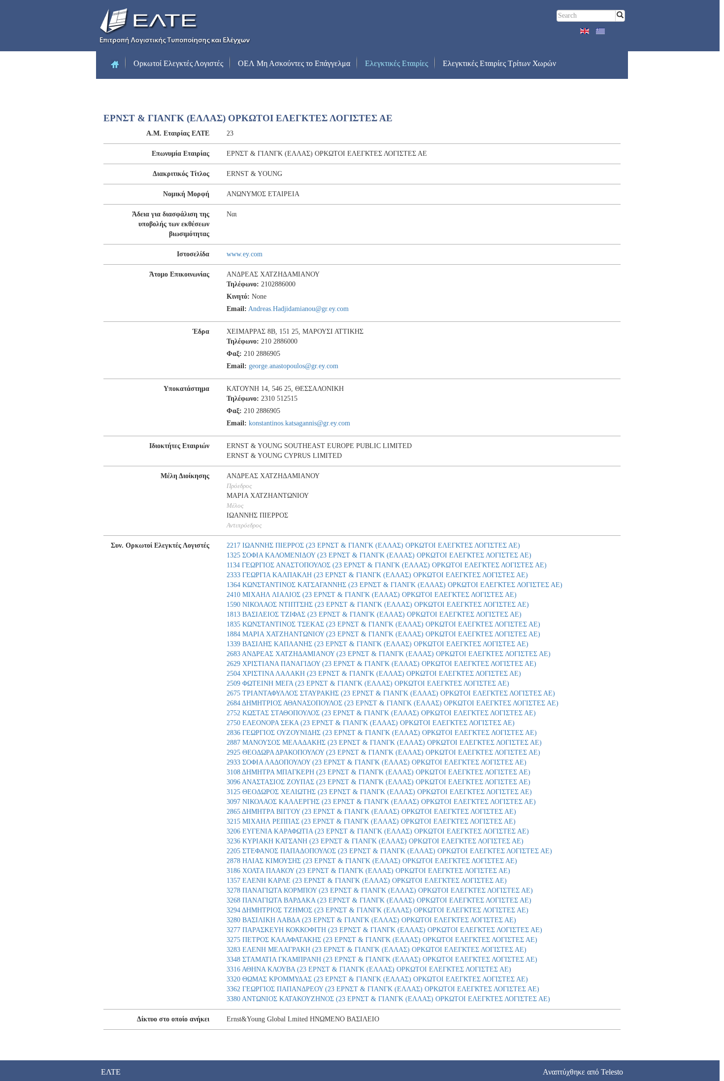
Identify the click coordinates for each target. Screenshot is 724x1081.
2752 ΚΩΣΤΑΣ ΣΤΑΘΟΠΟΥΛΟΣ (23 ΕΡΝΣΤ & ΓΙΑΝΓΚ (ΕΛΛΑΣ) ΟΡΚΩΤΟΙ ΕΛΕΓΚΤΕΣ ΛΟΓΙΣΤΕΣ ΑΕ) (381, 713)
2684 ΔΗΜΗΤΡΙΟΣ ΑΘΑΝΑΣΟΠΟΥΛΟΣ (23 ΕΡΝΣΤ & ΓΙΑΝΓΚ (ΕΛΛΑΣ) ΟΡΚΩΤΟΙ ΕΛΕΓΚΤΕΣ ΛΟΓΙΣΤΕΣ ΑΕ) (393, 703)
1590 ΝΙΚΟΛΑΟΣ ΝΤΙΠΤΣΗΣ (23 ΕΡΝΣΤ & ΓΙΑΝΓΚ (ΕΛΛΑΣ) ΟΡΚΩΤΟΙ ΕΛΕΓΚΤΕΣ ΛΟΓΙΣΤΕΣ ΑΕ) (378, 604)
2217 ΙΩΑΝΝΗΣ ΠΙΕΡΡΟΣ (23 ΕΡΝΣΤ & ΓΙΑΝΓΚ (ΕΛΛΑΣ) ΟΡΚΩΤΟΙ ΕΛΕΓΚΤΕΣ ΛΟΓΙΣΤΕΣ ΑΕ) (373, 545)
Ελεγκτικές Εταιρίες (396, 63)
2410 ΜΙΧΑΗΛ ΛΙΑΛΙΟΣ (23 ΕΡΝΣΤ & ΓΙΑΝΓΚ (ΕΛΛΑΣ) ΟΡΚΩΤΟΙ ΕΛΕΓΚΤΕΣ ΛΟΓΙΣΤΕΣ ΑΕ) (372, 594)
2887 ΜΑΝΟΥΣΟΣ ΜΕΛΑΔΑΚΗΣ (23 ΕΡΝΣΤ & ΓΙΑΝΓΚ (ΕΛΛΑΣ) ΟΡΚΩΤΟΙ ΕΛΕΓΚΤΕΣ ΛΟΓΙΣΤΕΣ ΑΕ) (384, 742)
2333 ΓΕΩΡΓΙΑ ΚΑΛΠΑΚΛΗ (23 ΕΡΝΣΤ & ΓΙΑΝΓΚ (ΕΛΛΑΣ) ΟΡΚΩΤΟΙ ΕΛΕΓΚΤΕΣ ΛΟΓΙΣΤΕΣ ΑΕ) (377, 575)
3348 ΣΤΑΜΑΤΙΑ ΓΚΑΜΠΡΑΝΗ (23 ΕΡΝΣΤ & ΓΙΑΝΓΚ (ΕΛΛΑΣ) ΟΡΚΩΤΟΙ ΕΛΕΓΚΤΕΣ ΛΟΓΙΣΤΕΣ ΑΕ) (382, 959)
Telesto (612, 1072)
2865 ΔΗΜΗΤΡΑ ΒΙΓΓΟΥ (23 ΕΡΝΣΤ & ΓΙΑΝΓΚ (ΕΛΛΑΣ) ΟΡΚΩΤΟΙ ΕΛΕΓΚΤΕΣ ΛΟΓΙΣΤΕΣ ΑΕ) (371, 811)
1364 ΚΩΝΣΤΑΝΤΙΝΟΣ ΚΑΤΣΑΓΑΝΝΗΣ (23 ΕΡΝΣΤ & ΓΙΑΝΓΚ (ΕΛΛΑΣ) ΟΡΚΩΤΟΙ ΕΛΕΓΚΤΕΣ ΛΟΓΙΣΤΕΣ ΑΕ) (394, 585)
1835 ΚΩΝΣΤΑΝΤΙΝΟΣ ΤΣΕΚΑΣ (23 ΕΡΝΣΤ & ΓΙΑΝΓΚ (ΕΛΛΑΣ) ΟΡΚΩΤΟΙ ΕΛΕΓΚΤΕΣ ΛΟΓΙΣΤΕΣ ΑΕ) (383, 624)
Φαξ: (234, 353)
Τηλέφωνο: (243, 284)
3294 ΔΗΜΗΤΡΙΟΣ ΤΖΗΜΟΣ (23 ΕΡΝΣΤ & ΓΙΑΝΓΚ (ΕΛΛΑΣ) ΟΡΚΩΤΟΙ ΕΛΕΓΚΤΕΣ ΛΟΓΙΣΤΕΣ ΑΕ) (377, 910)
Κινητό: (238, 296)
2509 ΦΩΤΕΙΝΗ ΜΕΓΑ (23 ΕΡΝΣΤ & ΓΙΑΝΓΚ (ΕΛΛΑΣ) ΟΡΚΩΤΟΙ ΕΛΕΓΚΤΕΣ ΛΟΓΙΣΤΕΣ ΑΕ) (368, 683)
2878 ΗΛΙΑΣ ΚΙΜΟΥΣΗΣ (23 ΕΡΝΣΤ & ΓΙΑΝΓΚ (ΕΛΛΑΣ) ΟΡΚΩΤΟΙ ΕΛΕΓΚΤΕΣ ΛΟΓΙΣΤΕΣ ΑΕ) (372, 861)
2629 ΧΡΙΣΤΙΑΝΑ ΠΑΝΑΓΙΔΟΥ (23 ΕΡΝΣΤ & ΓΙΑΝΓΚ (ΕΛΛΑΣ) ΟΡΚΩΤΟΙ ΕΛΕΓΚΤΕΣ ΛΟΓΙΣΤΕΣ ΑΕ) (381, 663)
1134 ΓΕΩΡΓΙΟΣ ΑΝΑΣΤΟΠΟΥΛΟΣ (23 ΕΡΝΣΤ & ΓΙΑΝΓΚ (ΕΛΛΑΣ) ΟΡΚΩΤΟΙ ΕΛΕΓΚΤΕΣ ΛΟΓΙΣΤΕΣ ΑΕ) (387, 565)
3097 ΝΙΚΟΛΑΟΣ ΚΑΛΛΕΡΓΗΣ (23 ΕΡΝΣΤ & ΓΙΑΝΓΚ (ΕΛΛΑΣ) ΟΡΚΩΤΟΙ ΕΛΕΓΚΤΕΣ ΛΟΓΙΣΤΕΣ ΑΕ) (381, 801)
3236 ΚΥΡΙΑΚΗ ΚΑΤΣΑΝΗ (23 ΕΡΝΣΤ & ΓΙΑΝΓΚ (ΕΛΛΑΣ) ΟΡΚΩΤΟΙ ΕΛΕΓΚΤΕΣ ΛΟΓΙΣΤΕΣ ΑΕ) (375, 841)
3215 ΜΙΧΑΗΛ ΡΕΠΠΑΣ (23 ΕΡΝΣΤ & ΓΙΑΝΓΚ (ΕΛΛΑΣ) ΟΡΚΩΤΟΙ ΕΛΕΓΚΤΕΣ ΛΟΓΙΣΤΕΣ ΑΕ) (371, 821)
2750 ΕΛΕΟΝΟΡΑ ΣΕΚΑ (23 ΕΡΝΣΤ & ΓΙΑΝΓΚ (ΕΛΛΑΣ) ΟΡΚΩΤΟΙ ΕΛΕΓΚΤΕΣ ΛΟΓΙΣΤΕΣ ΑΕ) (371, 723)
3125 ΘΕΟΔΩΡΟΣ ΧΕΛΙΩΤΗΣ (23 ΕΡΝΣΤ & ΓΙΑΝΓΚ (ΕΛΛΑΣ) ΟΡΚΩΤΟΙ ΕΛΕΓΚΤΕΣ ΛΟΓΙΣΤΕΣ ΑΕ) (379, 792)
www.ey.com (245, 254)
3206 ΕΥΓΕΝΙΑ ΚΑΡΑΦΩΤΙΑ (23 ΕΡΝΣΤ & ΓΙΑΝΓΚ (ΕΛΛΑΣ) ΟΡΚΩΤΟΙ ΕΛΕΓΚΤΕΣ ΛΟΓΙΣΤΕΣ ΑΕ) (378, 831)
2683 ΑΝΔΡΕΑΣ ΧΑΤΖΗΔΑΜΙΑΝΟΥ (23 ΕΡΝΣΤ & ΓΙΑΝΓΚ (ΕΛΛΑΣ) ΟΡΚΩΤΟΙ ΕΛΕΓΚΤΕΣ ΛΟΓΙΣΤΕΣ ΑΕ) (389, 654)
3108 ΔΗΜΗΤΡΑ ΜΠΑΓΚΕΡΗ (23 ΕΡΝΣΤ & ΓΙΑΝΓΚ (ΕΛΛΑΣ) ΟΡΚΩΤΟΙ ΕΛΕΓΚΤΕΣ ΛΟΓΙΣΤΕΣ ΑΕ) (378, 772)
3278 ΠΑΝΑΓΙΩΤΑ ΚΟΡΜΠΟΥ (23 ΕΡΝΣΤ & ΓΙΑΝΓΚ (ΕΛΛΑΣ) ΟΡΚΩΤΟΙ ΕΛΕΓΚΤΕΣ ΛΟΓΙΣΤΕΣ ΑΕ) (380, 890)
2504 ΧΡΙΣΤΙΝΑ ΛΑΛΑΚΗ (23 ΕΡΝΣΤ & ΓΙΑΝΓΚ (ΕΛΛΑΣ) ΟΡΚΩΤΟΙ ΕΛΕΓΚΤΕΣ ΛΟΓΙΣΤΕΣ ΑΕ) (374, 673)
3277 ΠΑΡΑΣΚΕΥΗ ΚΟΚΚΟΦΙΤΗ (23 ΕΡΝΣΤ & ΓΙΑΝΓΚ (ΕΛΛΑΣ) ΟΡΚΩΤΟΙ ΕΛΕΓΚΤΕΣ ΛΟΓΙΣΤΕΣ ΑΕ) (384, 930)
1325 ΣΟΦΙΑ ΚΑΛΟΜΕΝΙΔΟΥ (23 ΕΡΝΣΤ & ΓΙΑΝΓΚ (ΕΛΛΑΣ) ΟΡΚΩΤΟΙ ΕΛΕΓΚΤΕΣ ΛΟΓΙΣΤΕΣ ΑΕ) (379, 555)
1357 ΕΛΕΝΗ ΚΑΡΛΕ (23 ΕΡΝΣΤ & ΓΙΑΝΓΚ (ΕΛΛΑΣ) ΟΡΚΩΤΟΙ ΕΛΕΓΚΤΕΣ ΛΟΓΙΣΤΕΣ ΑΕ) (367, 880)
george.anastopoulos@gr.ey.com (293, 366)
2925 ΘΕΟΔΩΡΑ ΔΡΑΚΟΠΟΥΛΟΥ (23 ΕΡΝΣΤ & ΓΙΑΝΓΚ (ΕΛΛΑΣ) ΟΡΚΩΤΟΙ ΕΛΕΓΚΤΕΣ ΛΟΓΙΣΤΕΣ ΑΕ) (383, 752)
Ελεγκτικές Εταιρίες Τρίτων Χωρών (499, 63)
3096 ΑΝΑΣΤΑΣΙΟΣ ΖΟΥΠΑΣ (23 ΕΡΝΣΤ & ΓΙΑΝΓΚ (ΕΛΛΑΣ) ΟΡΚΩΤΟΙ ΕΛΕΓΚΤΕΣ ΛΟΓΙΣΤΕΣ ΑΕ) (378, 782)
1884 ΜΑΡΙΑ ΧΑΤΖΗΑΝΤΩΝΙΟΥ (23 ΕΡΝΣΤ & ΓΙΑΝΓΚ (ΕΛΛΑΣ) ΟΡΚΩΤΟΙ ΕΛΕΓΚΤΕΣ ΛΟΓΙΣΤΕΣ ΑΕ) (383, 634)
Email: (237, 309)
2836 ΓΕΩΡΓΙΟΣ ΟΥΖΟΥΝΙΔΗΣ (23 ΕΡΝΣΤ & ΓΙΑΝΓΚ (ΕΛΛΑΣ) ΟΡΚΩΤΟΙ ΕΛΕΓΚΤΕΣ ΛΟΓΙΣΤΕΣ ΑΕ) (382, 732)
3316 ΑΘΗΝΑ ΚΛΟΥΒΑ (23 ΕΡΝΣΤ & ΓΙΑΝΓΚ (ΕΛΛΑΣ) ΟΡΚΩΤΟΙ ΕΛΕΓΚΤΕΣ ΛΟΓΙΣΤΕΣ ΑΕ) (369, 969)
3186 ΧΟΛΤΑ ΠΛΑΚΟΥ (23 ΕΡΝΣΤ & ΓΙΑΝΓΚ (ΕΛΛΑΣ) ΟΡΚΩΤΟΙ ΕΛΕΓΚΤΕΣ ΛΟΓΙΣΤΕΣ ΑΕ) (368, 870)
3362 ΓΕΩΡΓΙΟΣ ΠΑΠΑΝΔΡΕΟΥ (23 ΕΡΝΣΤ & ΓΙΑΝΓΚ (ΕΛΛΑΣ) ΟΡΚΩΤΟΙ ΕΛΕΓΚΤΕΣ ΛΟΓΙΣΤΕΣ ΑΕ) (383, 989)
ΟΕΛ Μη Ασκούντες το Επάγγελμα (294, 63)
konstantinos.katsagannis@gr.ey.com (299, 423)
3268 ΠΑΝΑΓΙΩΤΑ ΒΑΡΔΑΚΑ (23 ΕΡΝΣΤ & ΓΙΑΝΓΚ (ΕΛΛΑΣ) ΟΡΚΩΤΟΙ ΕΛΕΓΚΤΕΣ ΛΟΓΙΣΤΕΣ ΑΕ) (379, 900)
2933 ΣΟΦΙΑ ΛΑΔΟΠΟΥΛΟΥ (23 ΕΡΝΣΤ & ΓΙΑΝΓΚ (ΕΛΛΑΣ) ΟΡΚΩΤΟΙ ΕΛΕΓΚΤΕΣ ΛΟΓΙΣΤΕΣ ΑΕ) (377, 762)
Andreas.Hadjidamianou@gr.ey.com (298, 309)
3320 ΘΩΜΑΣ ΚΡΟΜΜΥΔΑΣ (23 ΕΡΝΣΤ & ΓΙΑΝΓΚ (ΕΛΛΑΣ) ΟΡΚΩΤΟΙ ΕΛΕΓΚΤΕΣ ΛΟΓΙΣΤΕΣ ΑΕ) (377, 979)
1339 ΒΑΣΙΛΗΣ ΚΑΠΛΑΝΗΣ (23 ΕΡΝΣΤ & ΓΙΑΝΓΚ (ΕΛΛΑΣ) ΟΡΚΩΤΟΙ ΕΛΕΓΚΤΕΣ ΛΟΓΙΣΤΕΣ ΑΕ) (377, 644)
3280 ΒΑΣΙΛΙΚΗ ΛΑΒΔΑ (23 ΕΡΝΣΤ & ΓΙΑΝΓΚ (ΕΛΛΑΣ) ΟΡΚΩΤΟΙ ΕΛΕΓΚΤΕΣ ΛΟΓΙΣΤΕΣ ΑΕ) (371, 920)
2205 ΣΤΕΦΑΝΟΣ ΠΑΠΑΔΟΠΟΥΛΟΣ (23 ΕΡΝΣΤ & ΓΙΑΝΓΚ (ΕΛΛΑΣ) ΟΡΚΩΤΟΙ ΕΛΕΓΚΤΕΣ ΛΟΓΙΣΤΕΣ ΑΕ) (389, 851)
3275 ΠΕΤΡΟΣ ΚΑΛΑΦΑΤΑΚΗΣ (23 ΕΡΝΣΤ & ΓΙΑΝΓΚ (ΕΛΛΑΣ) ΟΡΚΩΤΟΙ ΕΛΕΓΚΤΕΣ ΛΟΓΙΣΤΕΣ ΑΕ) (382, 939)
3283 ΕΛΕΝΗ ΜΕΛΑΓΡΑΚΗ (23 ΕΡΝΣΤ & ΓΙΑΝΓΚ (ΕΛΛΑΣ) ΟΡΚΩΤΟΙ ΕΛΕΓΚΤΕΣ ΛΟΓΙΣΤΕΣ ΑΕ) (377, 949)
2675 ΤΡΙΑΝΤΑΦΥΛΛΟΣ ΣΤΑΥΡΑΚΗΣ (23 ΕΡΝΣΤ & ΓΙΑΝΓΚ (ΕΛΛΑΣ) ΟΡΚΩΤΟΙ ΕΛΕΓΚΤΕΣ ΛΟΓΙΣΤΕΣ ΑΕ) (391, 693)
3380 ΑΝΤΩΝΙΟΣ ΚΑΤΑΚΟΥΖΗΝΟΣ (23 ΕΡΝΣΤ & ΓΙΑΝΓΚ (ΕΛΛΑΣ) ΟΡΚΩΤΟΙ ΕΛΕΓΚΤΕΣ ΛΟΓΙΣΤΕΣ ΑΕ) (388, 999)
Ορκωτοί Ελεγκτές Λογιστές (178, 63)
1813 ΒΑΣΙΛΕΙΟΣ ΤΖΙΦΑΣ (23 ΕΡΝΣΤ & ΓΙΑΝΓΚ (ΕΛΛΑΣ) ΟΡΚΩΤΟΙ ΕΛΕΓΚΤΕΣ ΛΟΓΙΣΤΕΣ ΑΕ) (374, 614)
